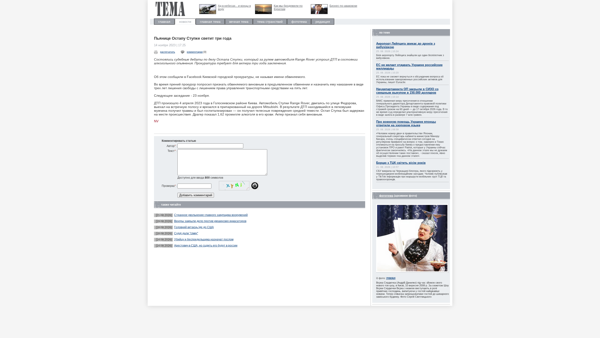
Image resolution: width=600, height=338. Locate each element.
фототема (299, 21)
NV (156, 121)
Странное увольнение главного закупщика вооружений (211, 215)
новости (185, 21)
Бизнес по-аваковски (343, 6)
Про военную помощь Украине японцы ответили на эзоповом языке (406, 123)
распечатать (167, 51)
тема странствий (270, 21)
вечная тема (238, 21)
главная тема (210, 21)
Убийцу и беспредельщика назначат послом (203, 239)
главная (164, 21)
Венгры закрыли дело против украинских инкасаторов (210, 221)
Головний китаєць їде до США (194, 227)
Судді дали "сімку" (186, 233)
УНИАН (390, 278)
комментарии (195, 51)
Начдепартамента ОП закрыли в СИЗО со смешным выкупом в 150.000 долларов (407, 90)
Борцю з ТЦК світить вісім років (401, 163)
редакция (322, 21)
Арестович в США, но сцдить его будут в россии (205, 245)
